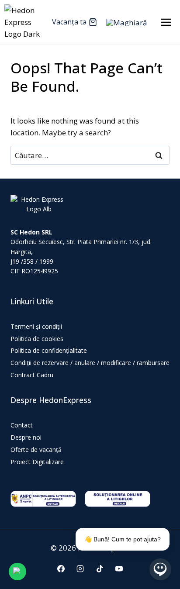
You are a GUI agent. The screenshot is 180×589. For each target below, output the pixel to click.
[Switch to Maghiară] (126, 22)
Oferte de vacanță (36, 449)
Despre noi (26, 437)
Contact (21, 425)
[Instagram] (80, 568)
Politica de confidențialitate (48, 350)
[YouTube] (118, 568)
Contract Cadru (31, 375)
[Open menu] (166, 22)
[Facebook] (61, 568)
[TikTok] (99, 568)
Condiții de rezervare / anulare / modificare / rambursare (90, 362)
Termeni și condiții (36, 326)
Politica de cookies (36, 338)
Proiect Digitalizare (37, 462)
